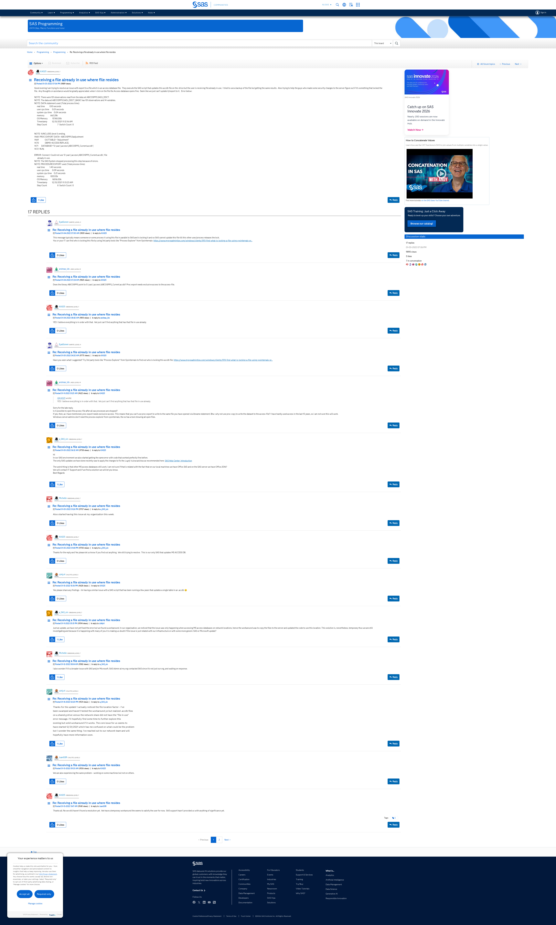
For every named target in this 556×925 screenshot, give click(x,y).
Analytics (83, 13)
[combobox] (213, 43)
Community (35, 13)
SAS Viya (99, 13)
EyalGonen (64, 222)
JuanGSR (63, 757)
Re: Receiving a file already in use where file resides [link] (93, 52)
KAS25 (43, 71)
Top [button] (35, 852)
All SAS (325, 4)
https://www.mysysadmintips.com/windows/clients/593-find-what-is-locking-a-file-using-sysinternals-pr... (202, 240)
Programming (66, 13)
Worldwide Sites (344, 5)
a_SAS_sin (63, 439)
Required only (44, 894)
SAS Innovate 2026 (412, 97)
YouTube (209, 902)
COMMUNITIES (221, 5)
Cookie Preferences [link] (200, 916)
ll (395, 818)
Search (337, 5)
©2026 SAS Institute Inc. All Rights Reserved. (273, 916)
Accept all (24, 894)
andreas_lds (64, 269)
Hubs (150, 13)
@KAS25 (61, 398)
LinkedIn (204, 902)
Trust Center (246, 916)
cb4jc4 (62, 574)
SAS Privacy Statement (48, 874)
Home (29, 52)
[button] (31, 80)
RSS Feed (93, 63)
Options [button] (37, 63)
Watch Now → (415, 129)
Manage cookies (35, 903)
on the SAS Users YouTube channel (435, 200)
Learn (50, 13)
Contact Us (351, 5)
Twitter (199, 902)
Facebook (194, 902)
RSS (214, 902)
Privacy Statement (214, 916)
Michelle (63, 498)
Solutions (136, 13)
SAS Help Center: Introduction (178, 460)
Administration (118, 13)
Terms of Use (231, 916)
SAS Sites (358, 5)
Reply (395, 200)
